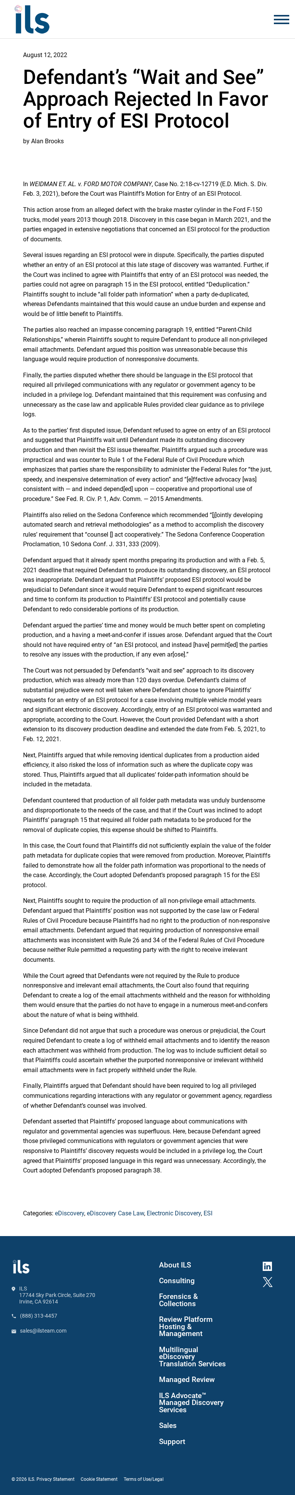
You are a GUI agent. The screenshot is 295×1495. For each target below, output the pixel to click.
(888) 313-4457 (38, 1316)
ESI (208, 1213)
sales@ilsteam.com (43, 1331)
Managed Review (187, 1379)
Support (172, 1442)
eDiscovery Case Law (115, 1213)
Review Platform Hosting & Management (186, 1326)
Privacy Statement (55, 1479)
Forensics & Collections (178, 1300)
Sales (168, 1425)
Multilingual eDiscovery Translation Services (192, 1357)
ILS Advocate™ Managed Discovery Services (191, 1403)
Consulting (177, 1281)
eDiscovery (69, 1213)
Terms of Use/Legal (144, 1479)
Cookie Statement (99, 1479)
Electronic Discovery (174, 1213)
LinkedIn (270, 1264)
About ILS (175, 1265)
